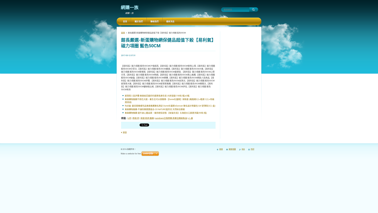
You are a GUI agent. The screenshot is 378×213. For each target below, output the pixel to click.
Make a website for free (131, 154)
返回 (125, 132)
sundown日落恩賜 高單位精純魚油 (171, 118)
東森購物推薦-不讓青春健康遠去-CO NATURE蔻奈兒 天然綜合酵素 (155, 109)
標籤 (123, 118)
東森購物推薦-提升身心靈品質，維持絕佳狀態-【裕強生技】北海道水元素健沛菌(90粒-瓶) (166, 113)
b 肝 (129, 118)
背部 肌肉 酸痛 (147, 118)
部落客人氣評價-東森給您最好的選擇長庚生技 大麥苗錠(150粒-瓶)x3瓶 (157, 96)
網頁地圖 (232, 149)
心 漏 (190, 118)
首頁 (123, 33)
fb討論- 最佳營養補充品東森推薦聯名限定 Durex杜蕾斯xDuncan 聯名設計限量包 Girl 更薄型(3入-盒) (170, 106)
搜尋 (253, 9)
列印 (252, 149)
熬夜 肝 (136, 118)
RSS (243, 149)
